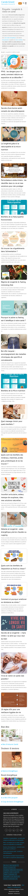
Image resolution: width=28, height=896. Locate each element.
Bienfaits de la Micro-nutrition (13, 390)
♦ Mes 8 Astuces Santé (9, 744)
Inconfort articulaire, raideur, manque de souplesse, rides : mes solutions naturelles (12, 497)
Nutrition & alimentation (10, 878)
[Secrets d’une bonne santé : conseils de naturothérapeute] (14, 98)
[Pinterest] (17, 830)
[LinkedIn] (13, 830)
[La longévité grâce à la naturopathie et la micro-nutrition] (14, 134)
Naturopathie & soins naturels (11, 876)
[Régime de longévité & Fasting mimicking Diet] (14, 272)
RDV (20, 3)
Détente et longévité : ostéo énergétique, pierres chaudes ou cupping (13, 532)
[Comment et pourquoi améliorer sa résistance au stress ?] (14, 589)
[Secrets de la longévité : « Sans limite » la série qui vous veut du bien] (14, 623)
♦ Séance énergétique (9, 771)
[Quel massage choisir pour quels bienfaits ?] (14, 411)
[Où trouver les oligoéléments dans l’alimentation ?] (14, 238)
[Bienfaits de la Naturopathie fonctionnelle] (14, 207)
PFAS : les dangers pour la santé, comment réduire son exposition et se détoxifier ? (12, 74)
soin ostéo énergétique (10, 37)
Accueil (3, 52)
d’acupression (5, 40)
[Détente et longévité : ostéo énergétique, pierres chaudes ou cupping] (14, 519)
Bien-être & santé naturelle (11, 865)
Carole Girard (7, 2)
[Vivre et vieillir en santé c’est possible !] (14, 663)
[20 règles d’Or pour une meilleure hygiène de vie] (14, 699)
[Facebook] (6, 830)
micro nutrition (19, 40)
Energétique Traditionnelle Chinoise (13, 870)
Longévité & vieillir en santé (11, 872)
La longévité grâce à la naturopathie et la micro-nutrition (11, 146)
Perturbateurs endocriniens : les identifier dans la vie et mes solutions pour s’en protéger (13, 183)
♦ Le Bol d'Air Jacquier (9, 798)
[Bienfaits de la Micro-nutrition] (14, 381)
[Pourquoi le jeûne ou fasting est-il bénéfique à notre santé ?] (14, 308)
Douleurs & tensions (9, 867)
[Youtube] (21, 830)
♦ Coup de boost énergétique (12, 802)
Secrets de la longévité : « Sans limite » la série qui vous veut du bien (13, 636)
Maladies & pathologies (10, 874)
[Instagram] (10, 830)
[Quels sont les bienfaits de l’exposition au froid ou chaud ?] (14, 556)
